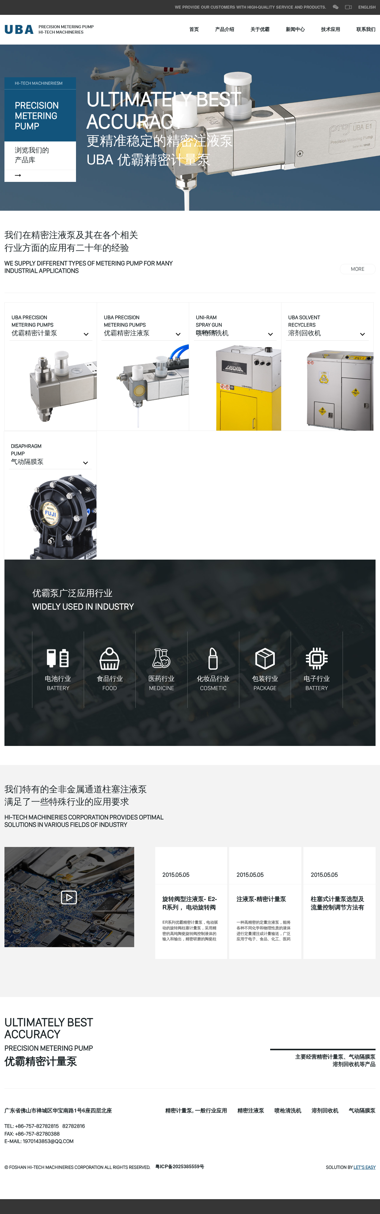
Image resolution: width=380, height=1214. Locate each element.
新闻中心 (295, 29)
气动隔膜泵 (362, 1111)
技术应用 (330, 29)
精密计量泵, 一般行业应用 (196, 1111)
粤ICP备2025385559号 (179, 1166)
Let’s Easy (365, 1167)
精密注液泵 (251, 1111)
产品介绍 (224, 29)
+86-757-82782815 (37, 1126)
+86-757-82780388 (37, 1133)
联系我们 (366, 29)
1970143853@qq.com (48, 1141)
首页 (194, 29)
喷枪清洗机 (288, 1111)
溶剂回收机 (325, 1111)
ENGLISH (367, 7)
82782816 (73, 1126)
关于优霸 (260, 29)
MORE (358, 269)
